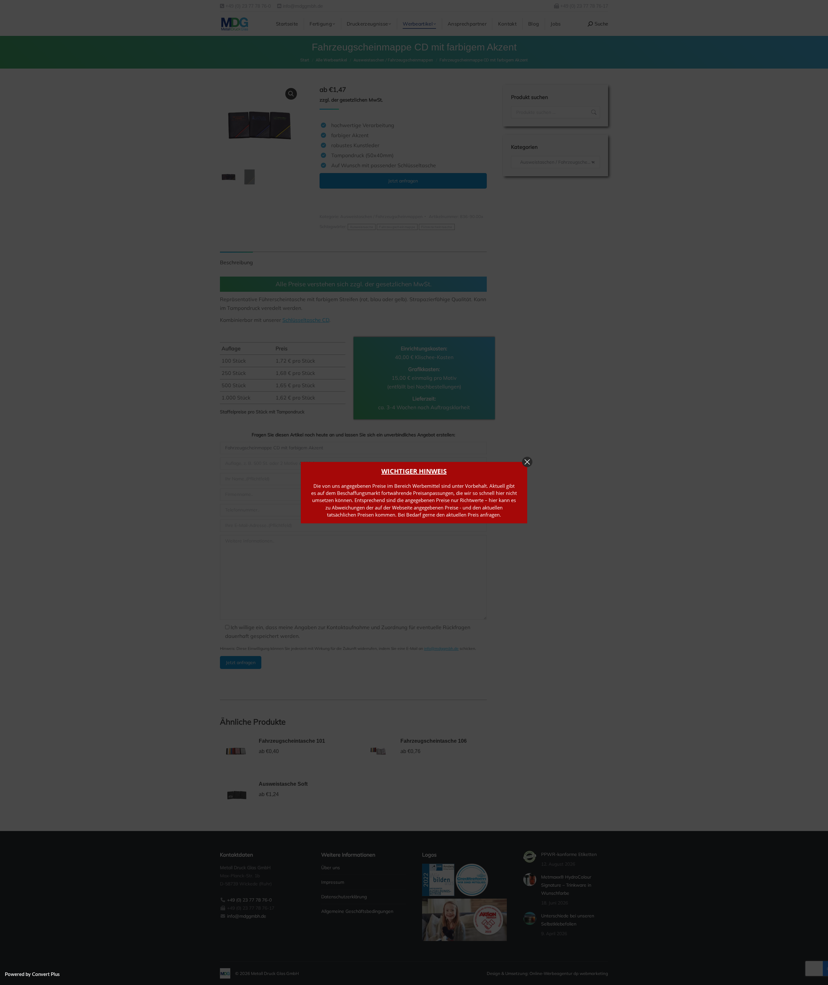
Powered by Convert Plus (32, 974)
